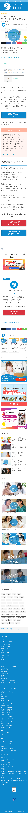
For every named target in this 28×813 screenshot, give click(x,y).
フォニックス (4, 608)
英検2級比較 (4, 671)
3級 (22, 693)
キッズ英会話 (8, 605)
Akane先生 (9, 594)
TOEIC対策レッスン (6, 696)
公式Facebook (4, 746)
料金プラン (4, 650)
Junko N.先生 (9, 597)
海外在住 (18, 617)
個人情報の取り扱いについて (8, 764)
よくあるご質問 (5, 657)
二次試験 (17, 611)
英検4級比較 (4, 677)
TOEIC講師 (9, 773)
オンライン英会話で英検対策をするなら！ (10, 495)
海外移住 (23, 617)
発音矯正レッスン (5, 698)
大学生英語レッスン (6, 714)
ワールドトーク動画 (6, 743)
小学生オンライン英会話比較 (8, 680)
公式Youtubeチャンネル (7, 748)
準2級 (19, 693)
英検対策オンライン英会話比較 (8, 666)
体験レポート (23, 611)
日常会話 (3, 617)
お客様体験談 (4, 648)
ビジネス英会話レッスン (7, 703)
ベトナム (22, 608)
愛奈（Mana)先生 (15, 614)
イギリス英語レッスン (6, 725)
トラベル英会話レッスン (7, 721)
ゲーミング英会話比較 (6, 684)
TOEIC (17, 780)
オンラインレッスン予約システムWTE (10, 778)
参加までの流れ (5, 652)
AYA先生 (19, 594)
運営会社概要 (4, 757)
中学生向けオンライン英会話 (6, 583)
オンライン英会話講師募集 (7, 771)
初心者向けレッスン (6, 691)
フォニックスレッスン (6, 716)
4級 (24, 693)
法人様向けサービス (6, 727)
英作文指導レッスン (6, 723)
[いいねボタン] (2, 248)
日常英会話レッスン (6, 705)
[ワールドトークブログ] (14, 9)
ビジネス (22, 605)
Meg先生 (21, 597)
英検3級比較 (4, 675)
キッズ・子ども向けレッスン (8, 702)
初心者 (11, 322)
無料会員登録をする (14, 312)
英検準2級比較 (4, 673)
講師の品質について (6, 646)
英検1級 (18, 620)
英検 (14, 620)
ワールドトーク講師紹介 (7, 641)
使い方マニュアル (5, 653)
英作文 (10, 620)
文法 (20, 614)
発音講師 (14, 773)
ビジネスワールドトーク (7, 766)
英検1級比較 (4, 668)
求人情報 (3, 769)
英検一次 (22, 780)
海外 (14, 617)
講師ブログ (18, 623)
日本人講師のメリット (6, 644)
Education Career (8, 154)
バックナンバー (16, 605)
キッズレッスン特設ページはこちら (14, 223)
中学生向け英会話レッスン (7, 711)
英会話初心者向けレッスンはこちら (9, 529)
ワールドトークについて (7, 643)
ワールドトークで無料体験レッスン (14, 233)
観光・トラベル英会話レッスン (8, 707)
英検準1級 (12, 623)
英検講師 (3, 773)
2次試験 (3, 594)
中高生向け (23, 771)
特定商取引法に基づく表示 (7, 759)
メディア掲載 (4, 13)
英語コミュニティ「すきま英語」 (9, 750)
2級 (16, 693)
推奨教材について (5, 655)
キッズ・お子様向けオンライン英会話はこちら (11, 512)
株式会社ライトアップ (6, 777)
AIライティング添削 (6, 732)
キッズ (3, 605)
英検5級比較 (4, 678)
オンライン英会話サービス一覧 (10, 57)
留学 (2, 620)
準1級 (13, 693)
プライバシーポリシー (6, 762)
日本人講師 (17, 322)
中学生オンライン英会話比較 (8, 682)
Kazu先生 (16, 597)
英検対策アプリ (5, 784)
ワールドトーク (5, 639)
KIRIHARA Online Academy (8, 780)
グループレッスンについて (7, 734)
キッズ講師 (17, 771)
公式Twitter (4, 745)
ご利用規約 (4, 760)
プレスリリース (16, 608)
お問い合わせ (4, 659)
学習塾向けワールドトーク (7, 768)
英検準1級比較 (4, 669)
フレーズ (10, 608)
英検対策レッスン (5, 623)
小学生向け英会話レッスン (7, 709)
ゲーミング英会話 (5, 729)
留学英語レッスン (5, 730)
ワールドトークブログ (6, 741)
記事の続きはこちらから (14, 115)
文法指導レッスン (5, 700)
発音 (6, 620)
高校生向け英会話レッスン (7, 712)
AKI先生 (14, 594)
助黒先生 (7, 614)
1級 (11, 693)
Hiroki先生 (3, 597)
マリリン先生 (4, 611)
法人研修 (6, 782)
